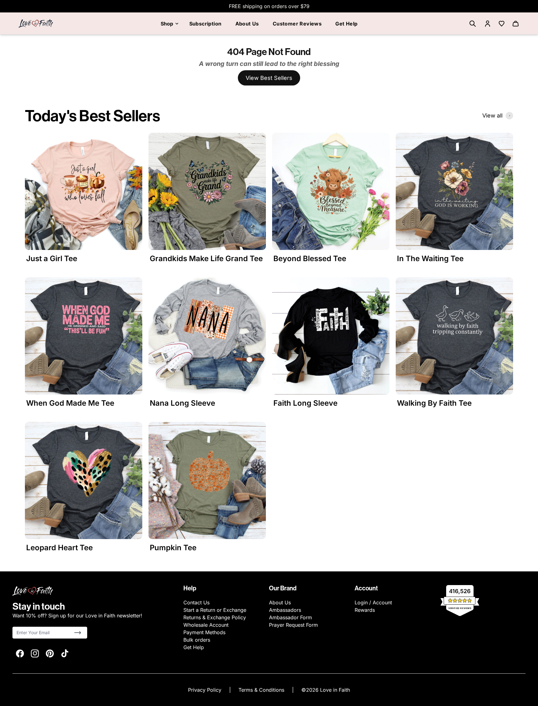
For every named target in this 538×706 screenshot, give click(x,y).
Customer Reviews (297, 24)
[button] (77, 633)
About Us (247, 24)
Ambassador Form (290, 617)
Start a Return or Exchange (214, 610)
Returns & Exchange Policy (214, 617)
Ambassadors (285, 610)
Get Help (346, 24)
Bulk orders (196, 640)
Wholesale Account (206, 625)
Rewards (365, 610)
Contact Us (196, 602)
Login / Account (373, 602)
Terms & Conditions (262, 690)
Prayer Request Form (293, 625)
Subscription (205, 24)
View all (492, 115)
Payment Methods (204, 632)
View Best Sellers (269, 78)
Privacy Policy (205, 690)
